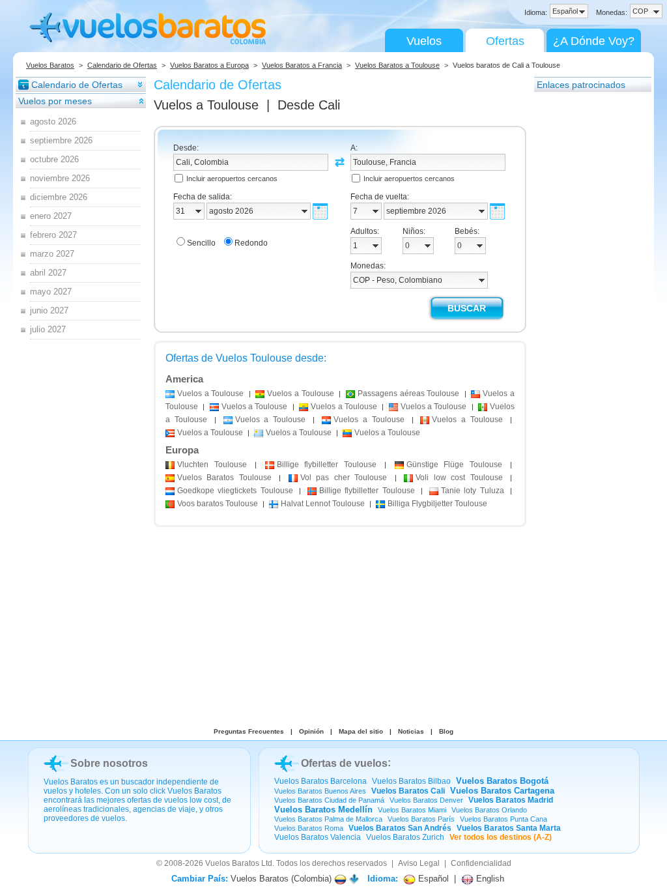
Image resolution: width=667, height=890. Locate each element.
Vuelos (424, 41)
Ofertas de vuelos (344, 763)
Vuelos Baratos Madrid (510, 800)
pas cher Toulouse (343, 477)
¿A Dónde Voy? (593, 41)
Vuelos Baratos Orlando (489, 810)
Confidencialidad (481, 863)
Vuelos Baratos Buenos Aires (320, 791)
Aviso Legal (419, 863)
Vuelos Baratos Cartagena (502, 791)
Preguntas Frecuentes (249, 731)
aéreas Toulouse (408, 393)
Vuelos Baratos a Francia (302, 65)
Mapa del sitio (361, 731)
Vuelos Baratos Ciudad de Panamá (329, 800)
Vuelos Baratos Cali (408, 791)
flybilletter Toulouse (326, 464)
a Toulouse (210, 393)
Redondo (251, 243)
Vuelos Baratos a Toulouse (397, 65)
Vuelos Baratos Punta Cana (503, 819)
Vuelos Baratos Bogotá (502, 781)
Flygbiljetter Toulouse (437, 503)
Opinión (311, 731)
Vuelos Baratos (50, 65)
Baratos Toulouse (224, 477)
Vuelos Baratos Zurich (405, 837)
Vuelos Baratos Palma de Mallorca (328, 819)
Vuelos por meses (55, 101)
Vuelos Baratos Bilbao (411, 781)
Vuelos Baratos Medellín (323, 809)
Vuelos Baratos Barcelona (320, 781)
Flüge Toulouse (454, 464)
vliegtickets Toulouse (235, 490)
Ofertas (505, 41)
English (489, 878)
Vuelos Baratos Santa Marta (509, 828)
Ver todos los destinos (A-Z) (500, 837)
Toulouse (212, 464)
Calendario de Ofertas (122, 65)
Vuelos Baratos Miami (412, 810)
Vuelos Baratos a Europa (209, 65)
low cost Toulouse (459, 477)
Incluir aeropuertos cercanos (231, 178)
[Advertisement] (586, 288)
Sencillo (201, 243)
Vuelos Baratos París (421, 819)
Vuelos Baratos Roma (308, 828)
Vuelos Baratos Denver (426, 800)
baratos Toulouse (217, 503)
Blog (446, 731)
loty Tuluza (472, 490)
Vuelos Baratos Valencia (317, 837)
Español (432, 878)
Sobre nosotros (109, 763)
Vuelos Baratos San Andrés (399, 828)
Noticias (411, 731)
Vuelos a (206, 105)
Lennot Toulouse (323, 503)
